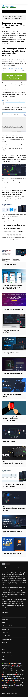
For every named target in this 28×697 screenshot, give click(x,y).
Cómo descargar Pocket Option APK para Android (13, 485)
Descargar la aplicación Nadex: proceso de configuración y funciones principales (13, 287)
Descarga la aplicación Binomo (13, 373)
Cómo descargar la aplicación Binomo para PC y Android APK (13, 462)
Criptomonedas (5, 629)
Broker (3, 622)
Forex (3, 646)
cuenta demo (5, 632)
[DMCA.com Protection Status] (6, 564)
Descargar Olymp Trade (11, 353)
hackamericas (6, 16)
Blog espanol (5, 619)
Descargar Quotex (9, 441)
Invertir (3, 649)
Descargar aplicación (7, 639)
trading (3, 659)
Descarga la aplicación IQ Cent (13, 309)
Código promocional (7, 626)
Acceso (3, 616)
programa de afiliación (7, 656)
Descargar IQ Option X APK (12, 554)
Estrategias (4, 642)
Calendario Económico (7, 1)
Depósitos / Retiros (7, 636)
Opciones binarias (6, 652)
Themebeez (14, 693)
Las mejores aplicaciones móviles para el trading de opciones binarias (11, 418)
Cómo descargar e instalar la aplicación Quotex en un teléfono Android (14, 508)
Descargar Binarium (9, 264)
